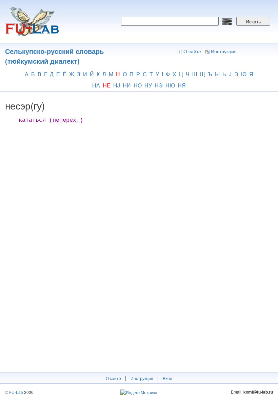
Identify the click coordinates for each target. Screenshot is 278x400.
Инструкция (224, 51)
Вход (167, 378)
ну (148, 85)
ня (182, 85)
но (138, 85)
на (96, 85)
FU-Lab (16, 392)
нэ (159, 85)
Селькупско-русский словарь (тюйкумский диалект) (54, 56)
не (107, 85)
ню (170, 85)
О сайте (192, 51)
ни (127, 85)
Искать (253, 21)
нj (116, 85)
